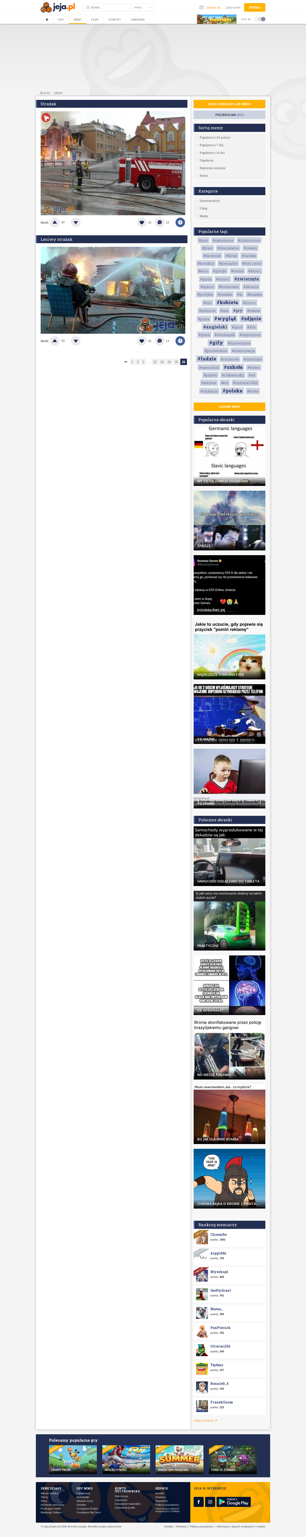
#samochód (209, 367)
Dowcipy (115, 19)
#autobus (209, 383)
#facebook (212, 255)
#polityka (205, 294)
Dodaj (255, 7)
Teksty (45, 1497)
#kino (203, 271)
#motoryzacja (243, 351)
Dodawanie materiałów (128, 1504)
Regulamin (161, 1501)
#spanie (207, 287)
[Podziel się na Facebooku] (180, 222)
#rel (252, 375)
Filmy (95, 19)
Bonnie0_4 (219, 1383)
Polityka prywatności (167, 1505)
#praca (203, 319)
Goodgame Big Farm (88, 1512)
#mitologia (253, 359)
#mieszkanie (228, 248)
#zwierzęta (246, 279)
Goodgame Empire (87, 1508)
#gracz (204, 335)
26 (183, 362)
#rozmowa (230, 359)
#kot (224, 383)
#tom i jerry (251, 263)
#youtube (225, 294)
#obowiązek (225, 335)
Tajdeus (216, 1365)
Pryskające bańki (51, 1508)
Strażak (48, 104)
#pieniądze (228, 263)
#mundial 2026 (245, 383)
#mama (253, 310)
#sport (237, 327)
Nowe (204, 175)
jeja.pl (44, 93)
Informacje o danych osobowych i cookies (167, 1510)
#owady (250, 248)
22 (155, 362)
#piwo (207, 248)
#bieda (252, 391)
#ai (239, 294)
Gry (61, 19)
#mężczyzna (250, 335)
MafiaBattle (82, 1497)
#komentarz (229, 287)
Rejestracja (121, 1496)
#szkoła (233, 367)
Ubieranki (138, 19)
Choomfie (218, 1234)
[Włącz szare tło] (260, 18)
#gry (237, 310)
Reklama (160, 1497)
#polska (232, 390)
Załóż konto (232, 7)
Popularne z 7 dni (212, 145)
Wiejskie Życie (84, 1501)
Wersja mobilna (49, 1493)
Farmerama (83, 1493)
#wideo (253, 367)
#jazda (205, 279)
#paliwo (210, 375)
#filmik (231, 255)
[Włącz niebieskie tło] (263, 18)
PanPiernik (220, 1327)
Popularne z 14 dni (212, 153)
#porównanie (216, 351)
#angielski (215, 327)
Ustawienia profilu (125, 1507)
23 (162, 362)
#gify (216, 342)
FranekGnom (221, 1402)
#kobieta (227, 302)
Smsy (44, 1501)
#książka (254, 294)
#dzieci (254, 271)
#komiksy (206, 263)
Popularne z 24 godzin (215, 137)
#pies (203, 240)
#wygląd (225, 318)
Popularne (206, 160)
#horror (249, 303)
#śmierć (223, 279)
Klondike (81, 1505)
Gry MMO (84, 1488)
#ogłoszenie (223, 240)
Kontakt (159, 1493)
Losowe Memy (229, 406)
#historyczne (249, 240)
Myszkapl (219, 1271)
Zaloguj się (213, 7)
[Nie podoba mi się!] (81, 222)
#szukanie (209, 391)
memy (59, 93)
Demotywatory (210, 201)
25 (176, 362)
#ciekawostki (233, 375)
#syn (207, 303)
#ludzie (206, 358)
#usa (224, 310)
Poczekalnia (229, 115)
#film (251, 327)
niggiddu (218, 1253)
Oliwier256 (220, 1346)
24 (169, 362)
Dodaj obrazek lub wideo (229, 104)
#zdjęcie (251, 318)
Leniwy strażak (57, 239)
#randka (249, 255)
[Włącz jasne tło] (256, 18)
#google (219, 271)
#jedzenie (207, 310)
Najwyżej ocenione (212, 168)
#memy (237, 271)
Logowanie (121, 1500)
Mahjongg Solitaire (51, 1512)
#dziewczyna (239, 343)
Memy (77, 19)
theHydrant (220, 1290)
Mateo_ (216, 1309)
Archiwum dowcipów (52, 1505)
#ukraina (251, 287)
